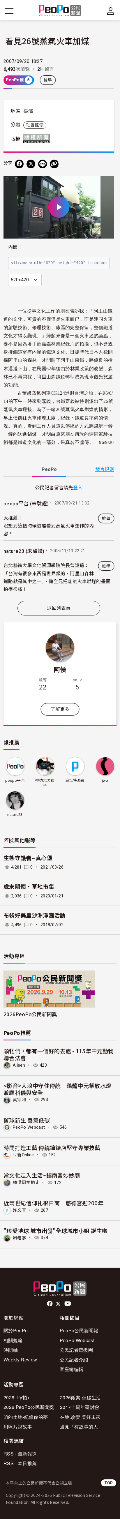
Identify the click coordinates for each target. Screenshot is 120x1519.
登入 (78, 487)
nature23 (15, 814)
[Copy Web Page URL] (54, 164)
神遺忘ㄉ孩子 (45, 783)
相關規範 (12, 1340)
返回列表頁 (59, 608)
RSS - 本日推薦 (20, 1463)
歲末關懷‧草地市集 (28, 886)
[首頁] (60, 11)
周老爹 (19, 1237)
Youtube (68, 1304)
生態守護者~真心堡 (27, 858)
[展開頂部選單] (111, 11)
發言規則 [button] (104, 469)
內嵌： (15, 247)
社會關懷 (35, 125)
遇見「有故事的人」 (81, 1426)
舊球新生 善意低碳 (26, 1120)
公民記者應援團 (76, 1350)
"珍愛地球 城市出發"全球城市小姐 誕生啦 (55, 1230)
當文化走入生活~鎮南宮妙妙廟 (41, 1175)
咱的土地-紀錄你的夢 (25, 1417)
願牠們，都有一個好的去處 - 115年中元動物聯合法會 (58, 1054)
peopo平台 (15, 780)
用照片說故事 (17, 1426)
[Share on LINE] (42, 164)
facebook (50, 1304)
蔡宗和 (19, 1099)
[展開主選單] (9, 11)
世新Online (23, 1155)
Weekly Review (20, 1359)
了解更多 (59, 709)
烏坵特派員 (75, 780)
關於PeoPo (15, 1330)
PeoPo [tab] (49, 469)
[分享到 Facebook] (19, 164)
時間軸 (10, 1350)
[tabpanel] (58, 540)
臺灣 (28, 111)
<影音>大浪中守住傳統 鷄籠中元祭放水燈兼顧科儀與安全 (57, 1089)
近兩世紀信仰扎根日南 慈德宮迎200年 (53, 1203)
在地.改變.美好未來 (80, 1417)
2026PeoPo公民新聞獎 (30, 1014)
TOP (109, 1483)
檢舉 (48, 80)
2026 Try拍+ (16, 1397)
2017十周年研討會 (79, 1407)
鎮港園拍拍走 (26, 1182)
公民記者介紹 (74, 1359)
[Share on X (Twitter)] (31, 164)
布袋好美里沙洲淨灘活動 (34, 915)
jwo (105, 780)
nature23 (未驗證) (23, 551)
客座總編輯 (72, 1369)
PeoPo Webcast (29, 1127)
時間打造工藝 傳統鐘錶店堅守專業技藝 (51, 1147)
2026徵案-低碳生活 (80, 1397)
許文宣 (19, 1210)
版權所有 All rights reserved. (37, 138)
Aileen (19, 1065)
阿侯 (60, 669)
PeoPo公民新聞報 (79, 1330)
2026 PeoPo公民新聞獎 (28, 1407)
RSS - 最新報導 (20, 1453)
